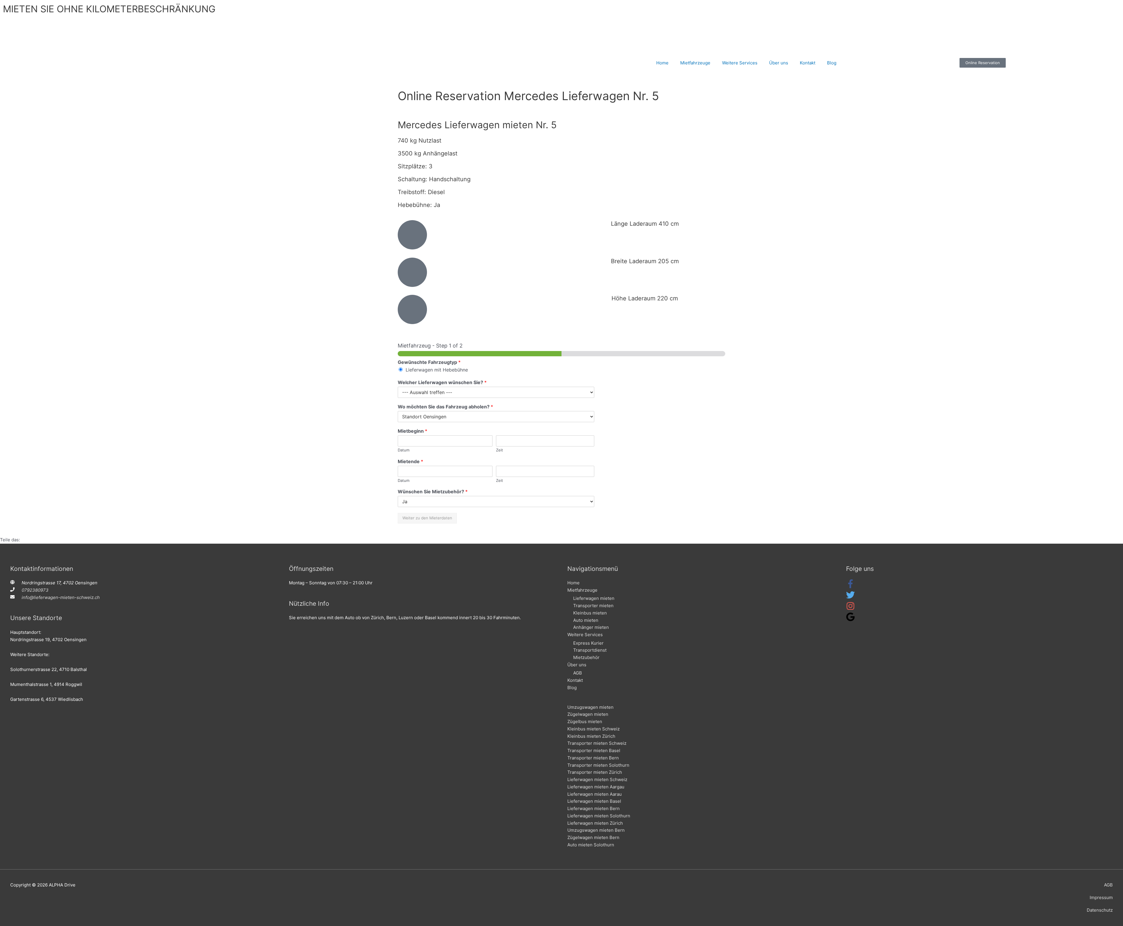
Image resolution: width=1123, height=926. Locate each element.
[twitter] (850, 597)
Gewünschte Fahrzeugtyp (429, 362)
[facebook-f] (850, 586)
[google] (850, 619)
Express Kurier (588, 643)
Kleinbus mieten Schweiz (593, 729)
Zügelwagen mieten (587, 714)
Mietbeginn (412, 431)
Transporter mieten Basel (593, 750)
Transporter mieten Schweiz (596, 743)
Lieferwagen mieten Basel (594, 801)
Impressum (1101, 897)
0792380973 (35, 590)
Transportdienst (590, 650)
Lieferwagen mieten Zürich (595, 823)
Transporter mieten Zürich (594, 772)
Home (662, 63)
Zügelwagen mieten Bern (593, 837)
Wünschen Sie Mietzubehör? (433, 491)
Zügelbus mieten (584, 721)
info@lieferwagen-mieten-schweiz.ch (61, 597)
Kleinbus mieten (590, 613)
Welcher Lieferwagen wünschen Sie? (442, 382)
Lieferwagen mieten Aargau (595, 787)
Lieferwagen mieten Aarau (594, 794)
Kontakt (807, 63)
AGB (577, 673)
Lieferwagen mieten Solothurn (598, 816)
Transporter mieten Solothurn (598, 765)
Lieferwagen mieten (593, 598)
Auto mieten (585, 620)
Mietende (410, 461)
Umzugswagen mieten (590, 707)
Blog (831, 63)
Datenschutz (1100, 910)
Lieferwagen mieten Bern (593, 808)
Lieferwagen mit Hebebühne (437, 370)
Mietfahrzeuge (695, 63)
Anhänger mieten (591, 627)
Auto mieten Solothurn (590, 845)
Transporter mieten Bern (593, 758)
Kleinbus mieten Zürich (591, 736)
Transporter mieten (593, 605)
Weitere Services (739, 63)
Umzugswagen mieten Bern (596, 830)
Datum (403, 450)
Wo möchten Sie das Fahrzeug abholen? (445, 407)
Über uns (778, 63)
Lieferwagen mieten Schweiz (597, 779)
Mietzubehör (586, 657)
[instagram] (850, 609)
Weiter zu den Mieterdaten (427, 518)
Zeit (499, 450)
